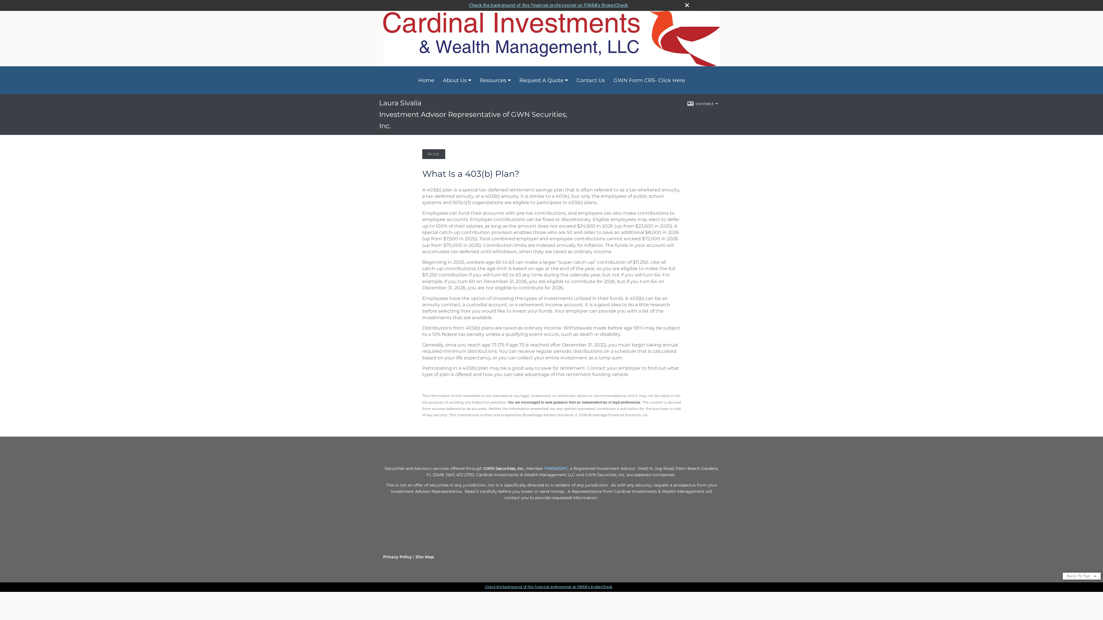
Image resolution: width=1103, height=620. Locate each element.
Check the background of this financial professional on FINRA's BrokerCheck (548, 5)
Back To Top (1079, 576)
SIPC (563, 468)
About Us (455, 80)
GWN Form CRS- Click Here (649, 80)
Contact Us (590, 80)
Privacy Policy (397, 556)
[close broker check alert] (687, 5)
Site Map (425, 556)
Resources (493, 80)
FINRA (550, 468)
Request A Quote (541, 80)
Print (433, 154)
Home (426, 80)
